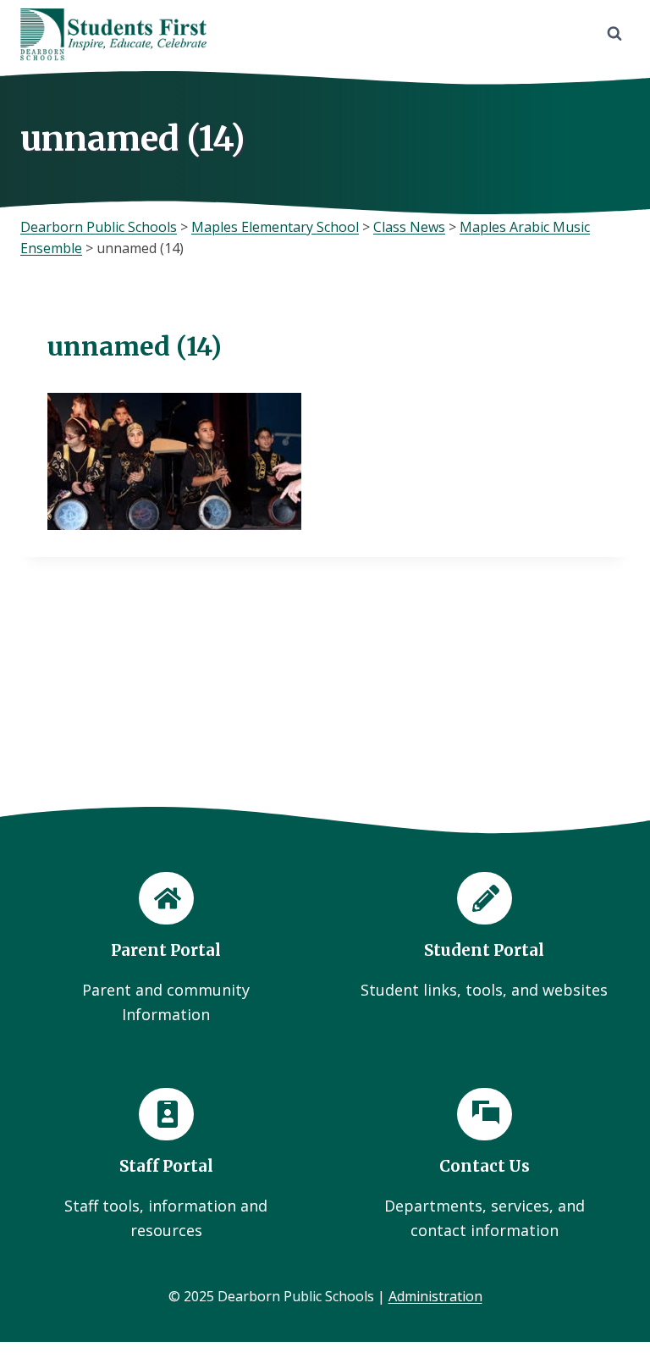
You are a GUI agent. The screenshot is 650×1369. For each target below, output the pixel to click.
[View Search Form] (614, 34)
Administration (435, 1296)
